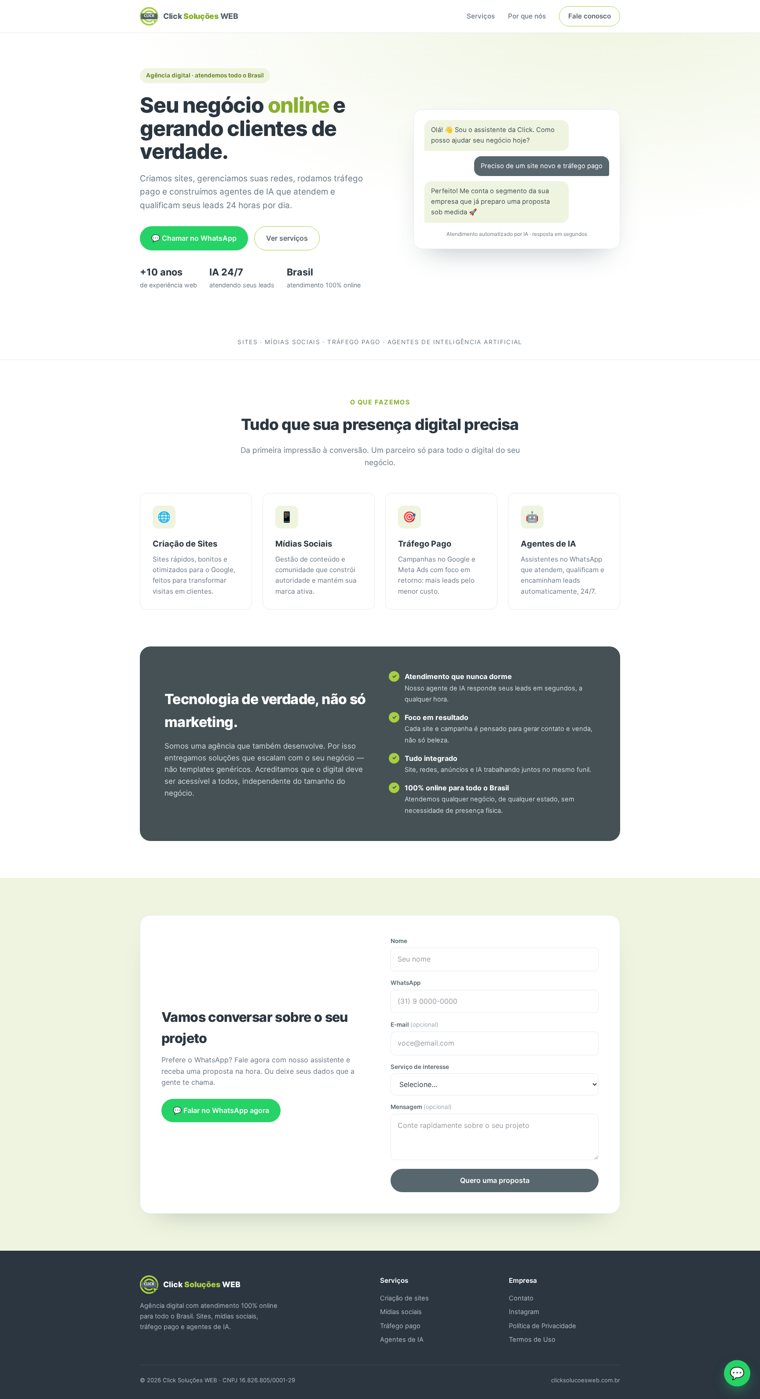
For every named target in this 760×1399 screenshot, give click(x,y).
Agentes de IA (402, 1340)
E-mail (414, 1024)
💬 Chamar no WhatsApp (194, 238)
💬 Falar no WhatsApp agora (221, 1110)
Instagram (524, 1312)
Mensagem (421, 1106)
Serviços (481, 16)
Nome (399, 940)
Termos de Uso (532, 1340)
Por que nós (527, 16)
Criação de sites (404, 1298)
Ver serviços (287, 238)
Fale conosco (589, 16)
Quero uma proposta (495, 1180)
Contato (521, 1298)
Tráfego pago (400, 1326)
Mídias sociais (401, 1312)
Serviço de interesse (420, 1066)
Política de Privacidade (542, 1326)
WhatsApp (405, 982)
